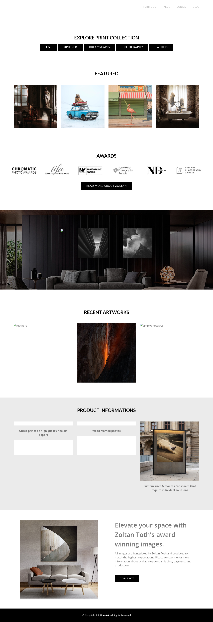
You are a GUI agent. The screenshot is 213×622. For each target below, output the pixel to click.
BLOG (196, 6)
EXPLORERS (70, 46)
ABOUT (168, 6)
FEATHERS (161, 46)
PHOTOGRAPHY (132, 46)
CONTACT (182, 6)
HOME (134, 6)
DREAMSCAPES (99, 46)
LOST (48, 46)
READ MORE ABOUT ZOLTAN (106, 185)
